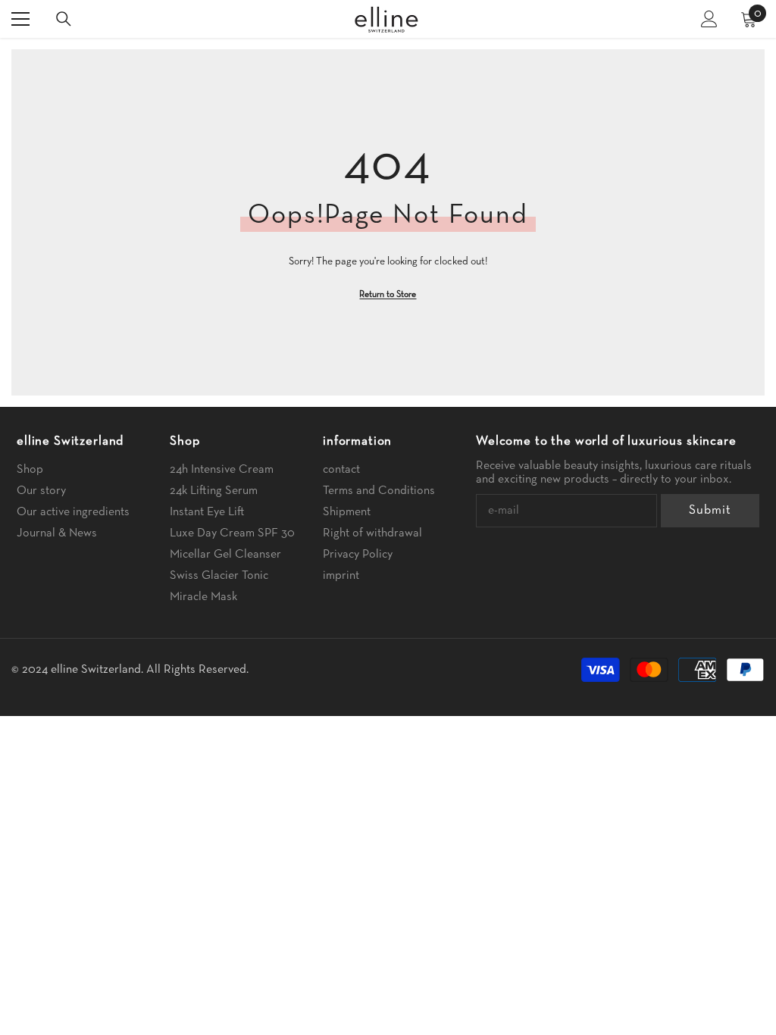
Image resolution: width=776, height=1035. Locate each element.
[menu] (20, 19)
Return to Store (387, 294)
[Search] (64, 19)
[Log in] (709, 19)
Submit (710, 510)
